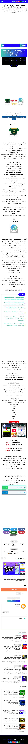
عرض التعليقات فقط (13, 598)
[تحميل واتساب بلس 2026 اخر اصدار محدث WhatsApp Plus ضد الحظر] (22, 720)
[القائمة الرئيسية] (3, 45)
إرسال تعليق (5, 612)
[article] (14, 543)
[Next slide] (2, 558)
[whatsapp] (21, 1)
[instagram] (17, 1)
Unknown (17, 604)
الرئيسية (22, 45)
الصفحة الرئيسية (21, 60)
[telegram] (13, 1)
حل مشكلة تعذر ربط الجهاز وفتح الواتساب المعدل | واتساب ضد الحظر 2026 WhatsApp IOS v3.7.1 (14, 324)
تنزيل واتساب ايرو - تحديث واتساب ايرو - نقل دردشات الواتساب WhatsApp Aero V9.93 (11, 637)
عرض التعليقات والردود (13, 600)
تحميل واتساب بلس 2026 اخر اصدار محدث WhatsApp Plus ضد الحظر (14, 313)
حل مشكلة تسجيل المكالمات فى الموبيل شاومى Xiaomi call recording (12, 679)
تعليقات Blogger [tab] (14, 589)
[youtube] (19, 1)
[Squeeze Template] (24, 740)
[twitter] (23, 1)
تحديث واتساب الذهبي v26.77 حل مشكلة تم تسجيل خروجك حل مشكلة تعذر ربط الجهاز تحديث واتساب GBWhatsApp (14, 319)
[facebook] (15, 1)
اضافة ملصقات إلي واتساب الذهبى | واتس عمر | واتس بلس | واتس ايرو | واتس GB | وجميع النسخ (12, 648)
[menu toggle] (26, 1)
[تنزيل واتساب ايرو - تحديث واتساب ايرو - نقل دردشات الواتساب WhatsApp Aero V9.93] (24, 637)
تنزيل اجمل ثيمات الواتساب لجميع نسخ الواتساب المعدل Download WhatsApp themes (12, 658)
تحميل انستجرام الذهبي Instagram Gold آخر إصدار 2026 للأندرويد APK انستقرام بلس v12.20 (14, 308)
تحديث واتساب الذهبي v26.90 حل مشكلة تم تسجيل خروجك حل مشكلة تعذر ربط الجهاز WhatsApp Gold (14, 298)
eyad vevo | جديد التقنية (14, 5)
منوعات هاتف (21, 63)
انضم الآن (5, 487)
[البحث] (2, 1)
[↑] (14, 737)
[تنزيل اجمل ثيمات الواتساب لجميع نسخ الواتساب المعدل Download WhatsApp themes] (24, 657)
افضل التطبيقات (13, 60)
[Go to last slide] (5, 558)
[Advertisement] (14, 28)
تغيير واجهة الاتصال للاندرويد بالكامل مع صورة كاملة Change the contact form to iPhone (12, 669)
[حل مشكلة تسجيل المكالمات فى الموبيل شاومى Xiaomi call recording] (24, 678)
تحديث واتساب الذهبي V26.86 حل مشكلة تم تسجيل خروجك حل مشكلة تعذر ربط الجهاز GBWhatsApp (14, 303)
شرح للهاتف (7, 60)
